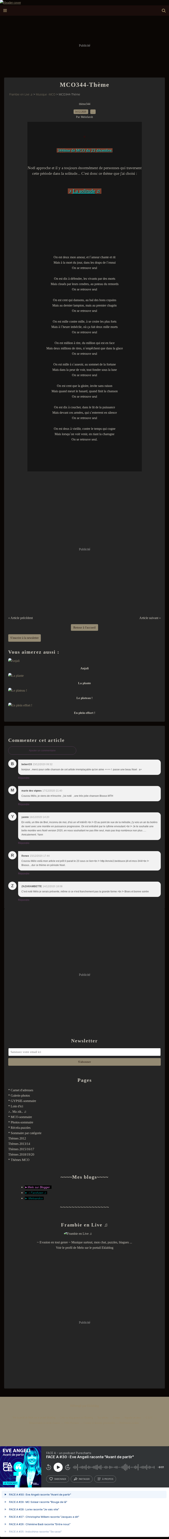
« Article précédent (20, 618)
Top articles (102, 1417)
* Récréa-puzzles (19, 1127)
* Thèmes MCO (18, 1160)
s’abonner (60, 1479)
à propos (107, 1479)
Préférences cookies (129, 1423)
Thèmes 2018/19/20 (21, 1154)
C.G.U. (149, 1417)
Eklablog (93, 1405)
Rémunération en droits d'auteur (44, 1423)
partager (84, 1479)
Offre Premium (71, 1423)
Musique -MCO (45, 94)
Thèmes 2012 (17, 1138)
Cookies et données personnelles (99, 1423)
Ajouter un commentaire (42, 750)
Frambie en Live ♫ (21, 94)
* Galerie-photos (19, 1095)
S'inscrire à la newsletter (24, 637)
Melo (80, 1247)
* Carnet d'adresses (20, 1090)
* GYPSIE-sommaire (22, 1101)
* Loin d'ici (15, 1106)
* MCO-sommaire (20, 1117)
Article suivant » (150, 618)
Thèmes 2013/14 (19, 1143)
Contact (116, 1417)
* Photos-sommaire (20, 1122)
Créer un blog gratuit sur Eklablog (76, 1417)
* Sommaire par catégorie (24, 1133)
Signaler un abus (132, 1417)
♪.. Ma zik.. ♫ (17, 1111)
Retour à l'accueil (84, 627)
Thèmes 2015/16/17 (21, 1149)
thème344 (84, 104)
